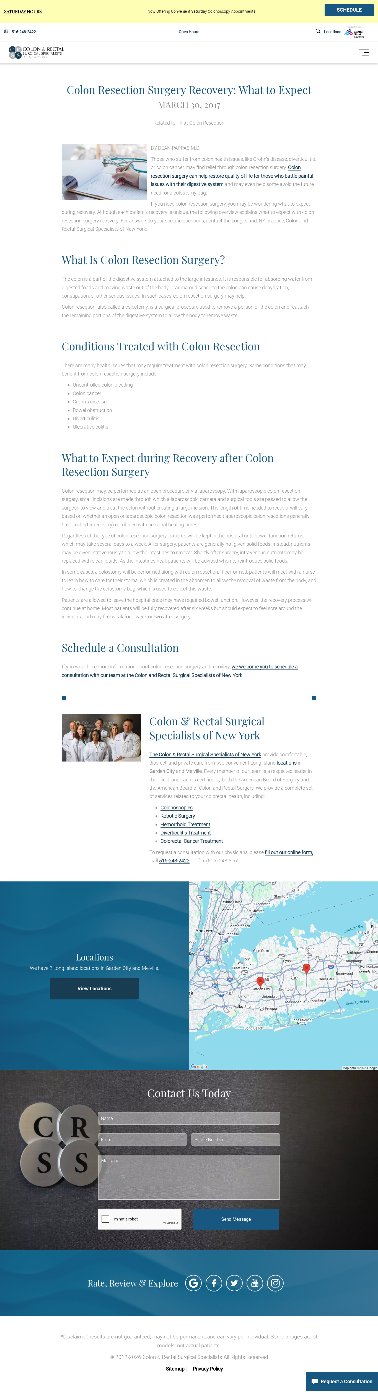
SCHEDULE (349, 10)
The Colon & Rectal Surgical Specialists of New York (205, 754)
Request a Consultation (346, 1381)
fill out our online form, (289, 852)
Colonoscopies (176, 807)
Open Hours (189, 32)
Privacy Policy (208, 1369)
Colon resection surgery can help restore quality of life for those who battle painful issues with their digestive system (232, 175)
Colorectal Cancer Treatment (191, 841)
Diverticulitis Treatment (185, 833)
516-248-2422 (24, 32)
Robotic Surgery (177, 816)
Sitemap (175, 1369)
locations (287, 763)
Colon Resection (206, 123)
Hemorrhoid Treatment (185, 824)
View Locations (94, 988)
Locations (332, 32)
